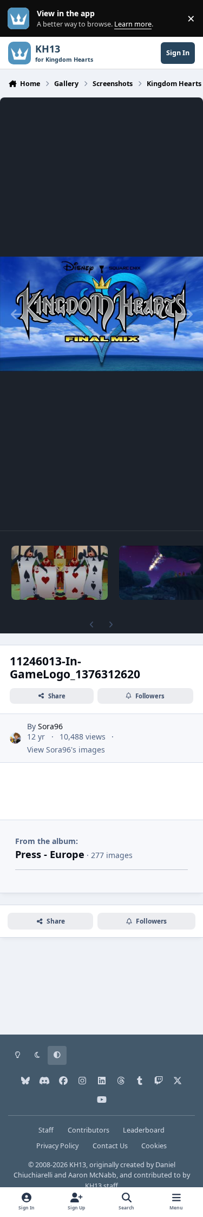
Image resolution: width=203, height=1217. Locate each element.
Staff (46, 1130)
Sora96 (50, 726)
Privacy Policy (57, 1145)
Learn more (21, 19)
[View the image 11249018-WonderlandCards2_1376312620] (59, 573)
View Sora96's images (66, 749)
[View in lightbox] (101, 314)
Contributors (88, 1130)
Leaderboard (144, 1130)
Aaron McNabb (92, 1175)
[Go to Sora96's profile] (15, 738)
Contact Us (110, 1145)
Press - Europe (49, 854)
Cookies (154, 1145)
